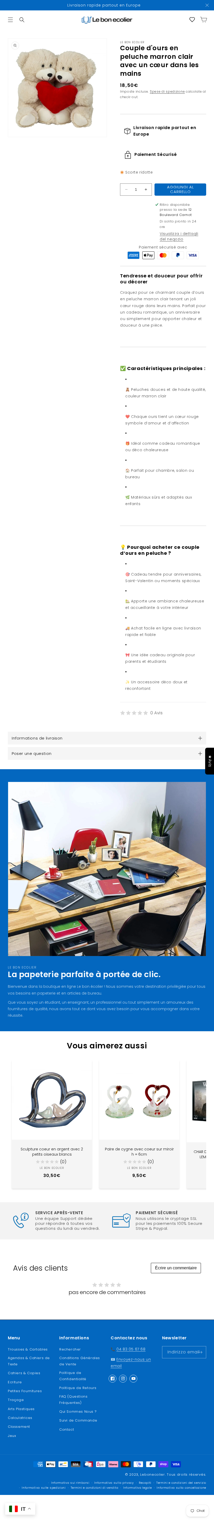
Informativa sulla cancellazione (181, 1488)
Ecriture (15, 1382)
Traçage (16, 1399)
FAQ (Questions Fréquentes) (73, 1399)
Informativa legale (137, 1488)
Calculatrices (20, 1417)
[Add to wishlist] (84, 1067)
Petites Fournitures (25, 1391)
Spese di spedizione (167, 91)
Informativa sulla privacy (114, 1483)
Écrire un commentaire (176, 1268)
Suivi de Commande (78, 1420)
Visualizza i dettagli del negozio (179, 236)
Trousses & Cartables (28, 1349)
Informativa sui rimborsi (70, 1483)
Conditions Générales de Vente (79, 1360)
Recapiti (145, 1483)
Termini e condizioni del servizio (181, 1483)
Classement (19, 1426)
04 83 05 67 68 (130, 1349)
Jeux (12, 1435)
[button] (10, 20)
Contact (66, 1429)
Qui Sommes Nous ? (78, 1411)
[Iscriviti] (200, 1352)
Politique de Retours (78, 1387)
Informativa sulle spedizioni (44, 1488)
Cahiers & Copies (24, 1373)
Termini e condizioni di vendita (94, 1488)
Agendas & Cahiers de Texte (29, 1360)
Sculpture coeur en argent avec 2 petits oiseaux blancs (52, 1152)
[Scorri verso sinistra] (13, 1117)
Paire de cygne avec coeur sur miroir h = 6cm (139, 1152)
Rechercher (70, 1349)
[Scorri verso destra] (201, 1117)
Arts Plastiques (21, 1408)
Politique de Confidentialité (72, 1375)
